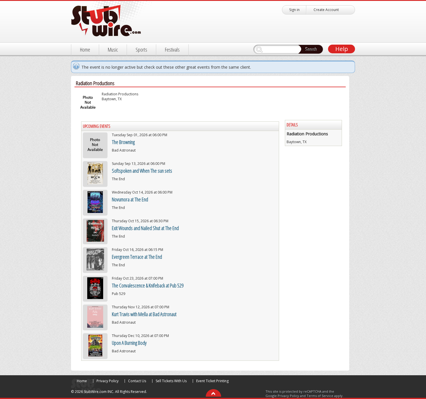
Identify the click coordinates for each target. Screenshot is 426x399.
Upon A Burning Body (129, 342)
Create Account (326, 9)
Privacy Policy (108, 380)
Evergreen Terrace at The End (137, 256)
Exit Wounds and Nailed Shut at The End (145, 228)
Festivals (172, 49)
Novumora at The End (130, 199)
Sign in (294, 9)
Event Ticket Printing (212, 380)
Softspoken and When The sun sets (142, 170)
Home (85, 49)
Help (341, 49)
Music (113, 49)
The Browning (123, 142)
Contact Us (137, 380)
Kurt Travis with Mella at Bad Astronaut (144, 314)
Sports (141, 49)
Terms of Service (320, 395)
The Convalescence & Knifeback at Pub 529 (147, 285)
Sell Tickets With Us (171, 380)
